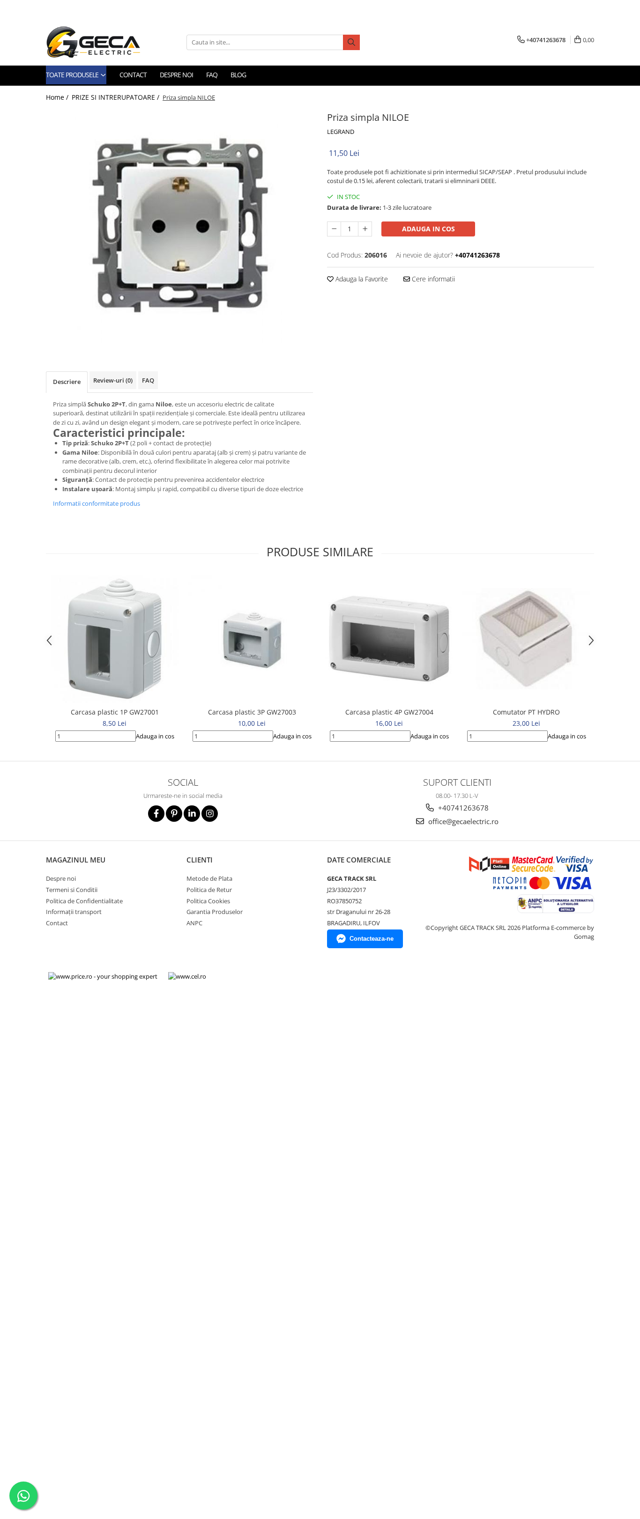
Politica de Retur (209, 889)
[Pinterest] (174, 813)
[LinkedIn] (192, 813)
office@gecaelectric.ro (462, 821)
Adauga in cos (428, 228)
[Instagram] (209, 813)
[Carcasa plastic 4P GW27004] (389, 638)
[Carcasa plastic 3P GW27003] (252, 639)
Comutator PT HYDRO (526, 712)
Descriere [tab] (67, 381)
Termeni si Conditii (71, 889)
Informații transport (74, 911)
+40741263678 (462, 807)
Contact (133, 74)
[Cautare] (351, 42)
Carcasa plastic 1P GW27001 (115, 712)
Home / (58, 97)
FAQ (211, 74)
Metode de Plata (209, 878)
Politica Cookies (208, 901)
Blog (238, 74)
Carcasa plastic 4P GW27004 (389, 712)
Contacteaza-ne (372, 938)
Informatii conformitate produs (96, 503)
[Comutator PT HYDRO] (526, 638)
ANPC (194, 923)
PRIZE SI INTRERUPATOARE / (116, 97)
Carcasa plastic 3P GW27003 (252, 712)
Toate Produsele (73, 74)
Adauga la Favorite (361, 278)
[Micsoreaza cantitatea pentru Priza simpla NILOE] (334, 228)
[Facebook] (156, 813)
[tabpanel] (179, 226)
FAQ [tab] (148, 380)
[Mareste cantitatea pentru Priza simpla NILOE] (365, 228)
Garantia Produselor (214, 911)
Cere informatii (432, 278)
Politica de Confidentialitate (84, 901)
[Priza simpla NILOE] (179, 226)
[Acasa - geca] (104, 42)
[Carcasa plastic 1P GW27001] (115, 639)
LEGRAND (340, 131)
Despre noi (176, 74)
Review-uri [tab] (113, 380)
